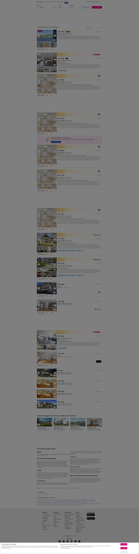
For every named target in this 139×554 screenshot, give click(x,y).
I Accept (123, 544)
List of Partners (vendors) (65, 548)
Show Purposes (124, 551)
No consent (124, 548)
